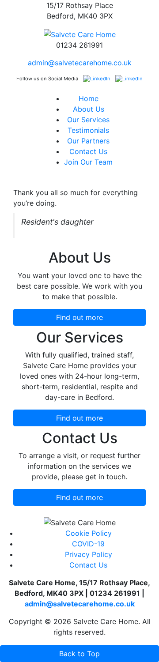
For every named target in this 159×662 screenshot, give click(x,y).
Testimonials (88, 130)
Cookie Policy (88, 533)
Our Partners (88, 140)
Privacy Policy (88, 554)
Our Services (88, 119)
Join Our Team (88, 162)
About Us (88, 109)
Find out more (79, 317)
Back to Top (79, 653)
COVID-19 (88, 543)
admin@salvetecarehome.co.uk (80, 62)
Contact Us (88, 151)
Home (88, 98)
